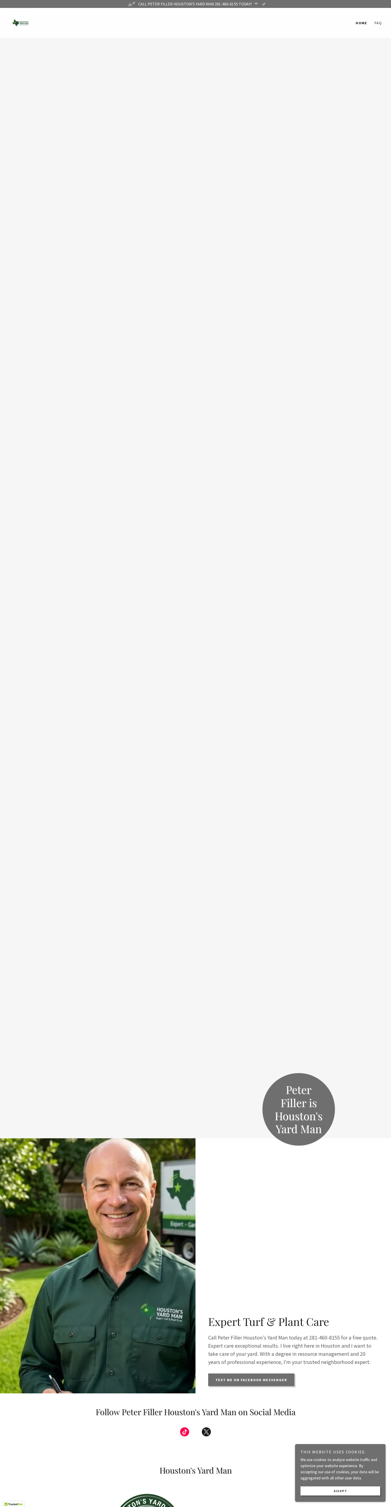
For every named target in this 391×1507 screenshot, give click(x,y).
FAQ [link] (378, 23)
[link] (20, 22)
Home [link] (361, 23)
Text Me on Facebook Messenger (251, 1380)
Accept (340, 1491)
